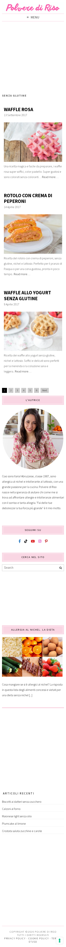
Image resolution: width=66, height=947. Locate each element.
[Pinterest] (46, 541)
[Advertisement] (33, 58)
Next (44, 390)
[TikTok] (25, 541)
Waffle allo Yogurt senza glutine (27, 295)
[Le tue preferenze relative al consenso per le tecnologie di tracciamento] (59, 940)
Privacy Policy (14, 938)
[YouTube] (33, 541)
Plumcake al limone (14, 823)
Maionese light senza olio (17, 816)
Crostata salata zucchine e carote (22, 831)
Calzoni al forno (11, 809)
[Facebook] (20, 541)
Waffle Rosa (18, 109)
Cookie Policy (38, 938)
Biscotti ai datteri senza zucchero (21, 801)
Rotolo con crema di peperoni (28, 198)
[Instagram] (39, 541)
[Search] (60, 568)
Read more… (50, 177)
